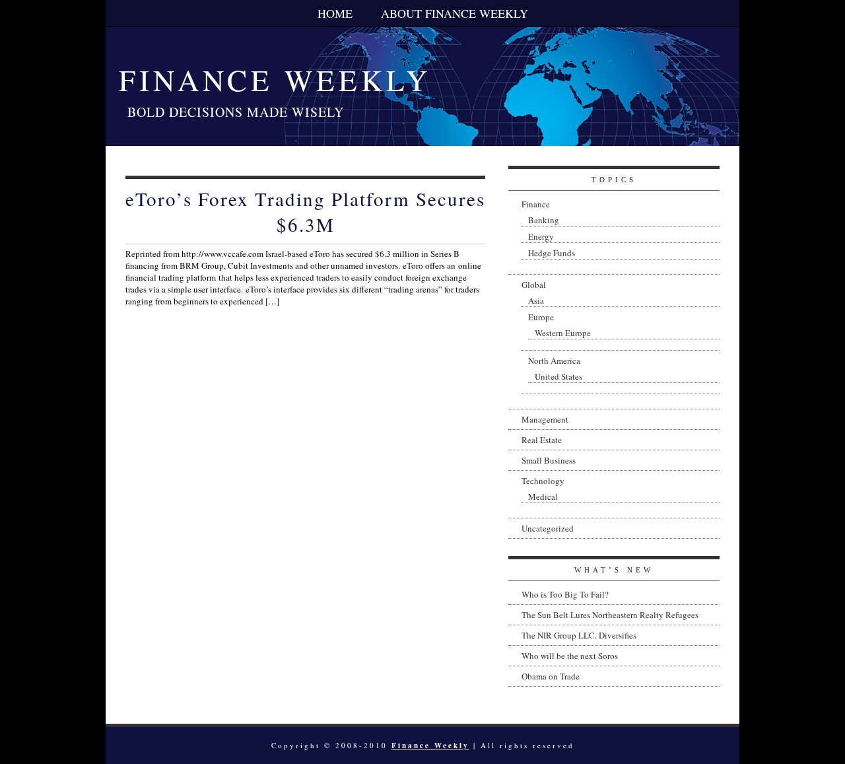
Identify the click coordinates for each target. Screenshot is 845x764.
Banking (543, 220)
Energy (541, 236)
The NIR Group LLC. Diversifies (579, 635)
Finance (536, 204)
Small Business (549, 460)
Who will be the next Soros (570, 656)
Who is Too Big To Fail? (565, 594)
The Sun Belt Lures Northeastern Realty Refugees (610, 615)
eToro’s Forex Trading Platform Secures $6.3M (305, 211)
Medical (543, 497)
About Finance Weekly (454, 13)
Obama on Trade (551, 676)
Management (545, 419)
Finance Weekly (275, 80)
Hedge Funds (551, 253)
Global (534, 285)
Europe (541, 317)
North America (554, 360)
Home (335, 13)
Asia (536, 300)
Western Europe (563, 333)
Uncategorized (548, 528)
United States (558, 376)
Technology (543, 481)
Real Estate (542, 440)
